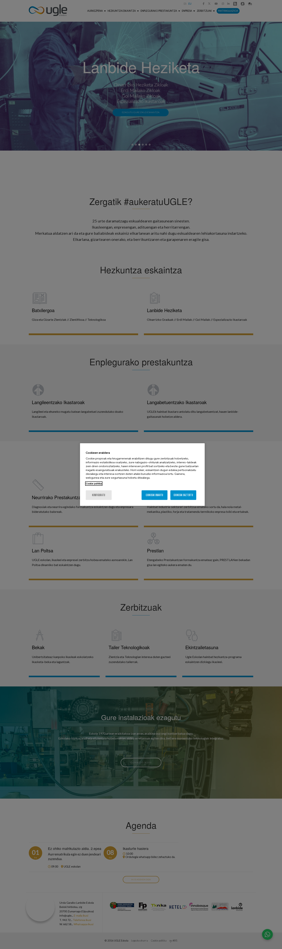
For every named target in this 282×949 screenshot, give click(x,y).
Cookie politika (94, 483)
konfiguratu (98, 495)
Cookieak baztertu (183, 495)
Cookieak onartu (154, 495)
